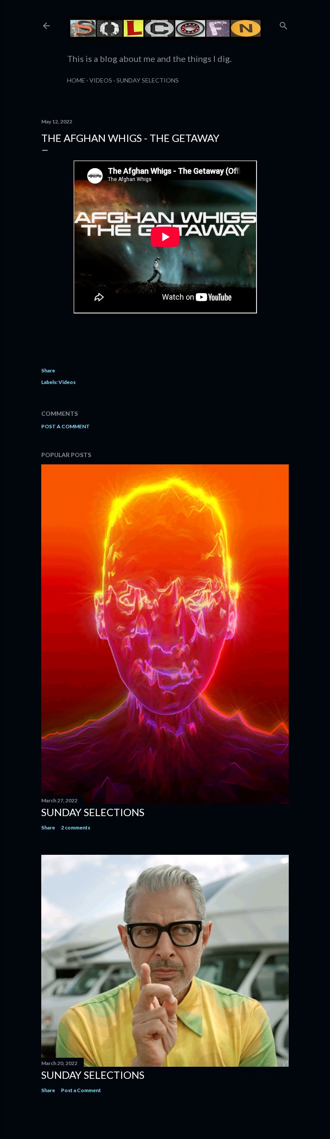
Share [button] (48, 370)
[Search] (283, 23)
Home (76, 80)
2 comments (75, 827)
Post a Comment (65, 426)
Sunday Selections (147, 80)
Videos (100, 80)
